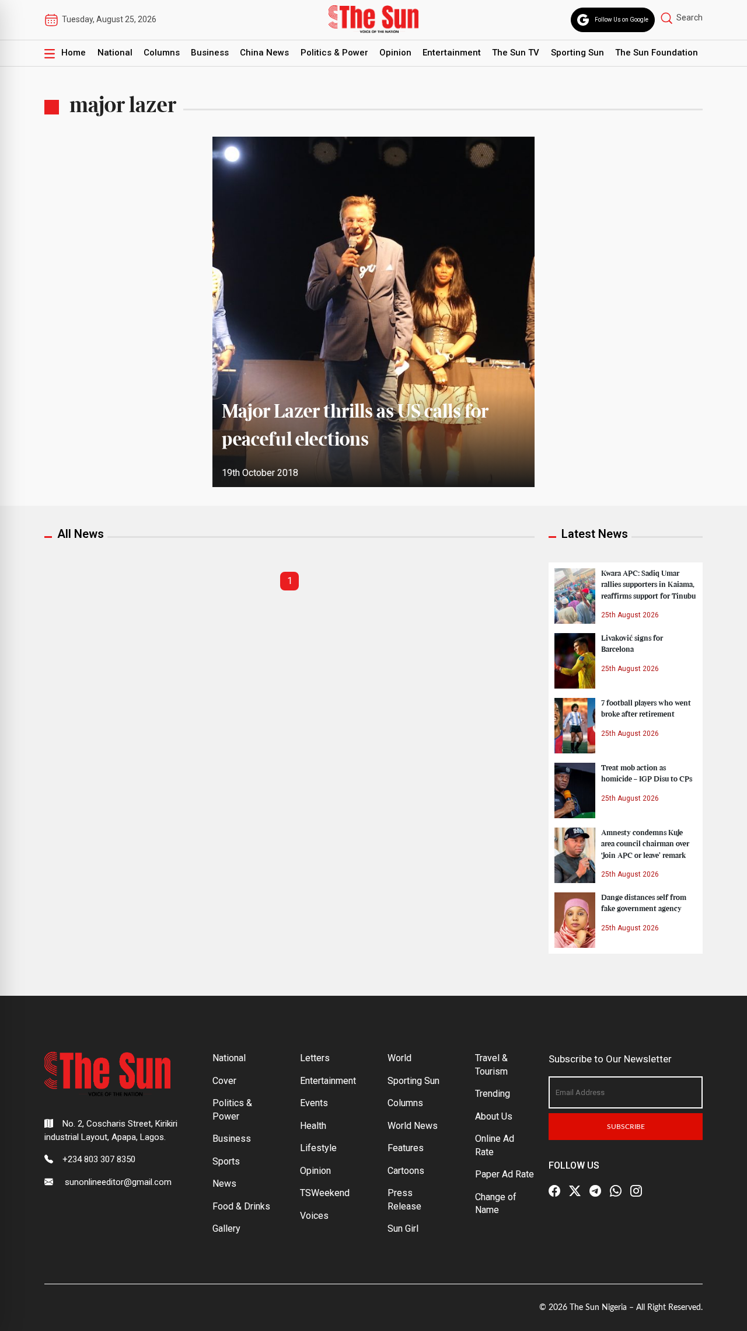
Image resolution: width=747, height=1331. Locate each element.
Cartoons (406, 1170)
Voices (314, 1215)
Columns (162, 52)
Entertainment (452, 52)
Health (313, 1125)
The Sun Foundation (656, 52)
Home (73, 52)
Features (406, 1147)
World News (413, 1125)
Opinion (395, 52)
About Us (493, 1116)
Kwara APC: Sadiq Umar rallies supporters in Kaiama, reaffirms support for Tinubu (648, 584)
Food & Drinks (241, 1206)
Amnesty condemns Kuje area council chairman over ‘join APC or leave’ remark (645, 844)
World (399, 1058)
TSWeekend (325, 1192)
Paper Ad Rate (504, 1174)
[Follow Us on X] (575, 1191)
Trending (492, 1093)
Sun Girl (403, 1228)
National (114, 52)
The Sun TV (515, 52)
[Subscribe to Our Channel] (595, 1191)
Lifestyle (318, 1147)
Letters (315, 1058)
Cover (224, 1080)
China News (264, 52)
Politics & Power (334, 52)
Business (210, 52)
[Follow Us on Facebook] (554, 1191)
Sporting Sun (577, 52)
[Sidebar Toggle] (49, 53)
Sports (226, 1161)
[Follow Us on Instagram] (636, 1191)
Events (314, 1102)
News (224, 1183)
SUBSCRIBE (626, 1126)
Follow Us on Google (621, 19)
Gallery (226, 1228)
